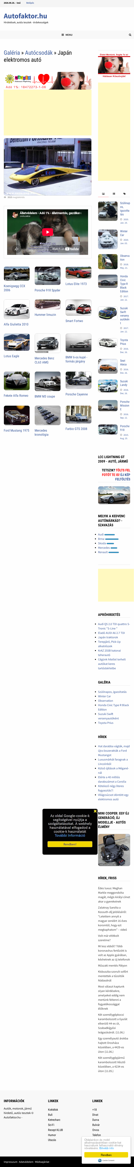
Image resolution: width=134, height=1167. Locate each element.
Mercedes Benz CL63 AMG (44, 360)
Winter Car (123, 233)
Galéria (12, 52)
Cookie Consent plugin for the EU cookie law (106, 1160)
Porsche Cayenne (77, 394)
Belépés (30, 2)
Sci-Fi (51, 1125)
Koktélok (53, 1109)
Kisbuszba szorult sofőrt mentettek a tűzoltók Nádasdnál (113, 976)
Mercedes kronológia (42, 432)
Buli (50, 1114)
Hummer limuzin (45, 315)
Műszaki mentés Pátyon (112, 965)
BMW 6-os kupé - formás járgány (76, 359)
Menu (69, 34)
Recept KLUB (55, 1130)
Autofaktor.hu (25, 15)
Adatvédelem (26, 1161)
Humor (52, 1135)
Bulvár (96, 1125)
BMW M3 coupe (45, 396)
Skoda (102, 543)
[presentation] (103, 194)
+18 (94, 1109)
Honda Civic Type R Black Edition (124, 284)
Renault (103, 552)
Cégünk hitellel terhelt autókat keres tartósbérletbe (112, 663)
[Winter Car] (108, 232)
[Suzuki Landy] (108, 382)
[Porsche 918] (108, 426)
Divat (95, 1114)
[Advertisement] (48, 112)
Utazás (52, 1140)
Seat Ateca (123, 362)
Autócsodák (39, 52)
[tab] (103, 194)
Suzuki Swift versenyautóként (124, 315)
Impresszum (10, 1161)
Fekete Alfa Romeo (16, 396)
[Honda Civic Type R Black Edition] (108, 277)
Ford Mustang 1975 (16, 430)
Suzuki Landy (124, 383)
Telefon (96, 1135)
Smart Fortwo (74, 321)
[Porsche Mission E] (108, 402)
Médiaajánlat (42, 1161)
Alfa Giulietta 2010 (16, 324)
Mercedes (104, 548)
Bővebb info (106, 1148)
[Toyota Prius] (108, 340)
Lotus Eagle (11, 356)
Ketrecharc (54, 1119)
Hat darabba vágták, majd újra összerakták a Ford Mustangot (114, 750)
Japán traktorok (108, 637)
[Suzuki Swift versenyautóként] (108, 309)
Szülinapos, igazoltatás (125, 208)
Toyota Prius (124, 341)
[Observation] (108, 256)
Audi (101, 534)
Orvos (95, 1130)
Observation (105, 700)
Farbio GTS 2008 (76, 429)
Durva (95, 1119)
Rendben (106, 1155)
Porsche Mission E (124, 405)
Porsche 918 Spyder (47, 290)
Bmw (101, 539)
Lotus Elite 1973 (76, 284)
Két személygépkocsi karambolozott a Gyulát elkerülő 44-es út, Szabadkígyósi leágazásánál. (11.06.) (112, 1023)
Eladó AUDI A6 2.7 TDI (111, 633)
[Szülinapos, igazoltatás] (108, 203)
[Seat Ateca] (108, 361)
